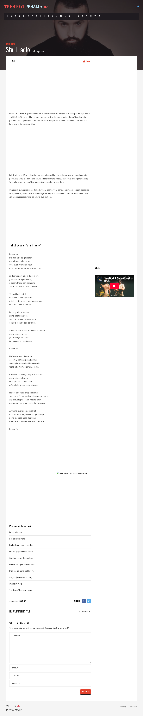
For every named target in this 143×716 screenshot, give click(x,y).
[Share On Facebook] (84, 601)
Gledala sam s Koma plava (21, 558)
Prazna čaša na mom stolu (21, 551)
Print (88, 61)
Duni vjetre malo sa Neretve (21, 571)
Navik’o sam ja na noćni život (22, 564)
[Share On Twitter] (89, 601)
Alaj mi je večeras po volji (20, 577)
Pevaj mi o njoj (15, 532)
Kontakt (133, 707)
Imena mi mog (15, 583)
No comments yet (19, 611)
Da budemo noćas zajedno (21, 545)
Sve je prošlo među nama (20, 590)
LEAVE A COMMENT (84, 611)
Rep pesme (39, 51)
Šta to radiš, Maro (17, 538)
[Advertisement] (50, 88)
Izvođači (123, 707)
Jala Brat (11, 44)
